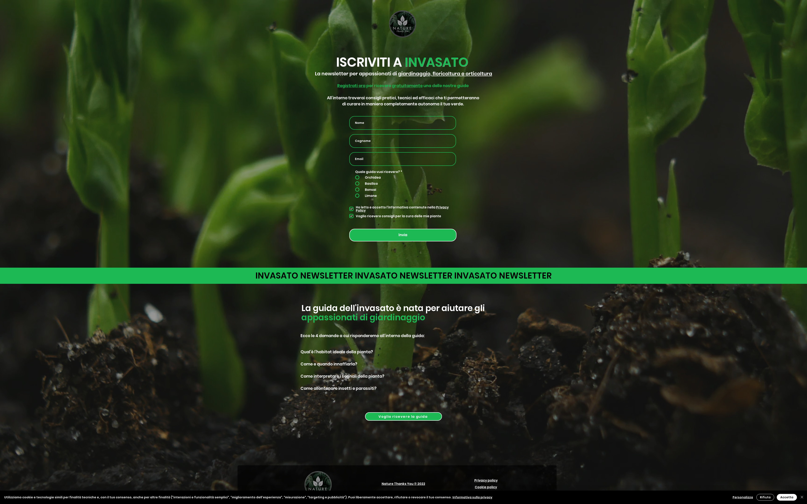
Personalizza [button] (743, 497)
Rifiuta (765, 497)
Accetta (786, 497)
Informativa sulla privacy (472, 497)
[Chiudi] (801, 497)
